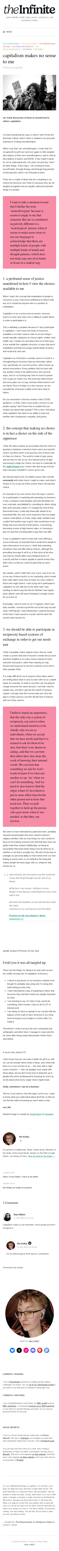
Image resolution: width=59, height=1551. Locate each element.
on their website (27, 1457)
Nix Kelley (22, 1243)
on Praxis (27, 49)
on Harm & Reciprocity (23, 47)
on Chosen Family (11, 44)
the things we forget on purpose (17, 1187)
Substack (25, 1438)
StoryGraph (15, 1382)
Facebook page (47, 1441)
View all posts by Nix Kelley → (41, 1156)
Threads (19, 1460)
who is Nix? (34, 1341)
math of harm (13, 466)
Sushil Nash (35, 1114)
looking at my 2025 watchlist (41, 1406)
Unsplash (49, 1114)
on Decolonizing (29, 44)
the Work (38, 49)
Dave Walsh (19, 1214)
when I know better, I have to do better (20, 1176)
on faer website (39, 1454)
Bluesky (6, 1454)
